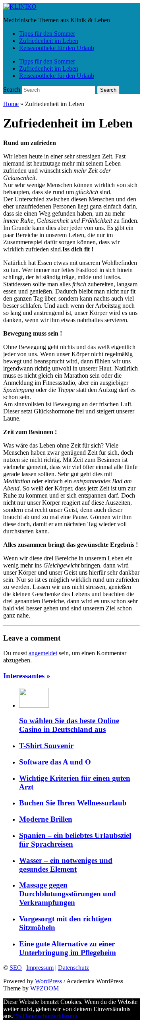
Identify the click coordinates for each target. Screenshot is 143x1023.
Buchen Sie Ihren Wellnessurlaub (73, 803)
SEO (16, 967)
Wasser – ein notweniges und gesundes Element (65, 864)
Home (11, 103)
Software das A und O (55, 762)
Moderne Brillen (45, 819)
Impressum (40, 967)
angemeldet (43, 653)
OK (18, 1016)
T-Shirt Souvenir (46, 745)
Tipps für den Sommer (47, 33)
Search (11, 89)
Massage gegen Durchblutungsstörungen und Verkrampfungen (67, 894)
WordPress (48, 981)
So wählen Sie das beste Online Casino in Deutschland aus (69, 724)
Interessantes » (26, 676)
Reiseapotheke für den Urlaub (56, 47)
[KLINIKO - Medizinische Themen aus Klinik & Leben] (20, 6)
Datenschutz (73, 967)
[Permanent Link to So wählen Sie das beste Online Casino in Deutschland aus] (34, 705)
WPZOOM (44, 988)
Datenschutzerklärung (50, 1016)
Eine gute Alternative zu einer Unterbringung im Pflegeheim (67, 948)
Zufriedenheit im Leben (48, 40)
